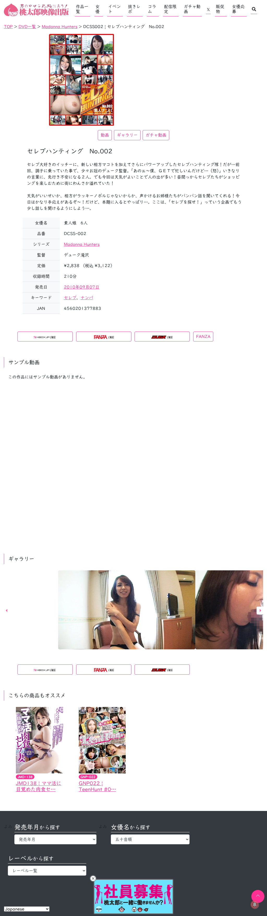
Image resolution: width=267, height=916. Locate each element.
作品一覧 (82, 9)
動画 (105, 135)
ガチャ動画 (192, 9)
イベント (114, 9)
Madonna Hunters (82, 244)
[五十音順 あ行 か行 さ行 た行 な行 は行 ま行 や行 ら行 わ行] (150, 839)
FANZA (203, 336)
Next (260, 610)
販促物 (220, 9)
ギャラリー (127, 135)
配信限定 (170, 9)
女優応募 (238, 9)
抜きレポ (134, 9)
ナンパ (87, 298)
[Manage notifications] (255, 904)
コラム (152, 9)
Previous (6, 610)
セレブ (70, 298)
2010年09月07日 (81, 287)
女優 (97, 9)
